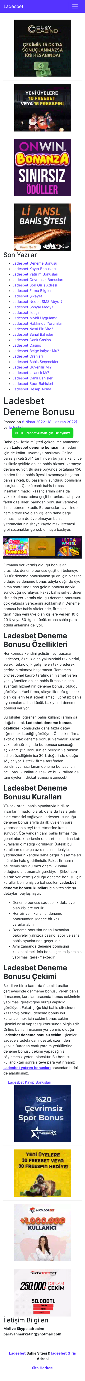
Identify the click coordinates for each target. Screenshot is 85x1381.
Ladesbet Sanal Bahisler (32, 334)
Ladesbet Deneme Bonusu (34, 263)
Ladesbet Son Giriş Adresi (34, 285)
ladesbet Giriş (63, 1353)
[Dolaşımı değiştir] (75, 6)
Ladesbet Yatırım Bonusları (35, 274)
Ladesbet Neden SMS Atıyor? (37, 301)
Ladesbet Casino (26, 345)
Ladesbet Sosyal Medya (32, 307)
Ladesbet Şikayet (27, 296)
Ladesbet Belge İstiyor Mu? (35, 350)
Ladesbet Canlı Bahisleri (32, 378)
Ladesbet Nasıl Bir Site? (32, 329)
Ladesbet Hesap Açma (31, 389)
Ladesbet (13, 6)
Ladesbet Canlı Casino (31, 340)
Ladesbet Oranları (27, 356)
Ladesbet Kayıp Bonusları (34, 268)
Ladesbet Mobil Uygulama (34, 318)
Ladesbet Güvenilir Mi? (31, 367)
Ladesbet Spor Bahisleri (32, 383)
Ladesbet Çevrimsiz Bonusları (37, 279)
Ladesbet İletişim (26, 312)
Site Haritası (42, 1368)
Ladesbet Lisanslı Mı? (30, 372)
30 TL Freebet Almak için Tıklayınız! (42, 433)
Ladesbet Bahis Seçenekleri (35, 361)
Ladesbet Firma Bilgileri (32, 290)
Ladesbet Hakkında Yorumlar (37, 323)
